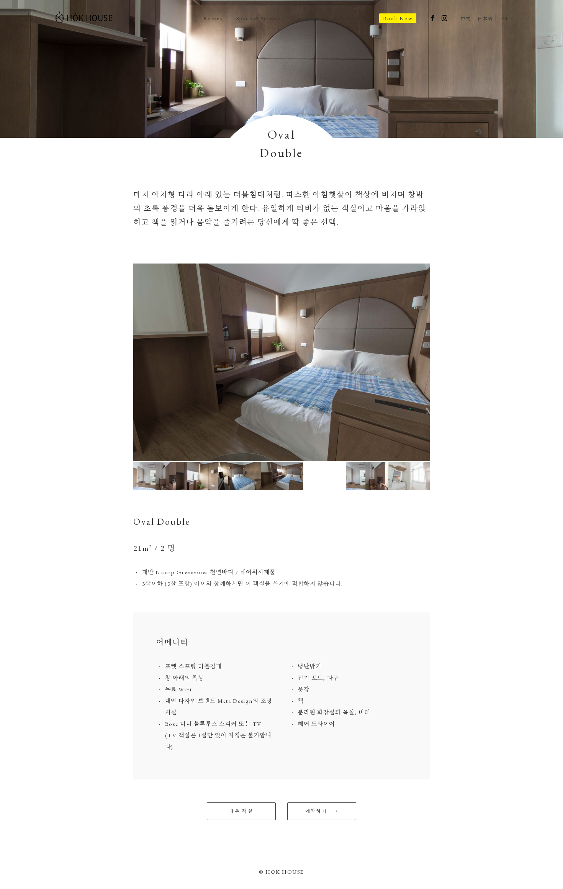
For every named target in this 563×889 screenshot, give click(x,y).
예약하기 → (321, 811)
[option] (281, 362)
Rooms (213, 18)
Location (306, 18)
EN (503, 18)
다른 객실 (241, 811)
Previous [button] (127, 362)
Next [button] (435, 362)
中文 (466, 19)
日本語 (485, 19)
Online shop (349, 18)
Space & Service (258, 18)
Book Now (397, 18)
